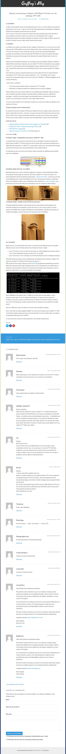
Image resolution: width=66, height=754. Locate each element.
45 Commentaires (44, 19)
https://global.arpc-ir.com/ (35, 617)
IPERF (34, 263)
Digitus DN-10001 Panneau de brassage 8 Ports (23, 126)
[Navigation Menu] (63, 5)
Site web (9, 714)
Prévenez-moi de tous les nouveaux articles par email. (25, 739)
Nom (8, 699)
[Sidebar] (2, 5)
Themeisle (46, 750)
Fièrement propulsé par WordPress (25, 750)
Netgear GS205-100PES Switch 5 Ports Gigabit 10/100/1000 (27, 124)
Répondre (19, 362)
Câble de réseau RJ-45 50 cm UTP (19, 131)
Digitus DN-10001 (41, 177)
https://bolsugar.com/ (34, 668)
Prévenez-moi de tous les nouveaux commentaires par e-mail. (27, 736)
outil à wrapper (50, 181)
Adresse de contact (13, 707)
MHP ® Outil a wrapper (16, 129)
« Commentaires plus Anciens (15, 684)
